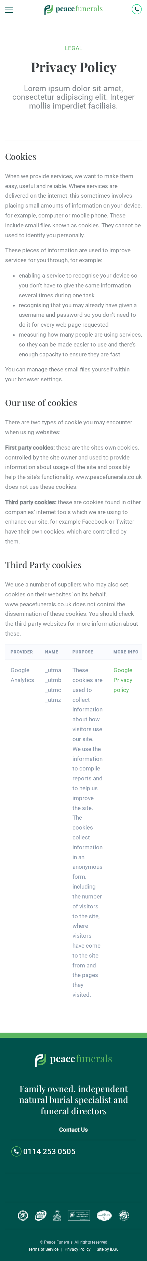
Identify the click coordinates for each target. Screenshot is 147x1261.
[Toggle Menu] (7, 9)
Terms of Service (43, 1249)
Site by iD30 (108, 1249)
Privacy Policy (78, 1249)
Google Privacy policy (122, 680)
